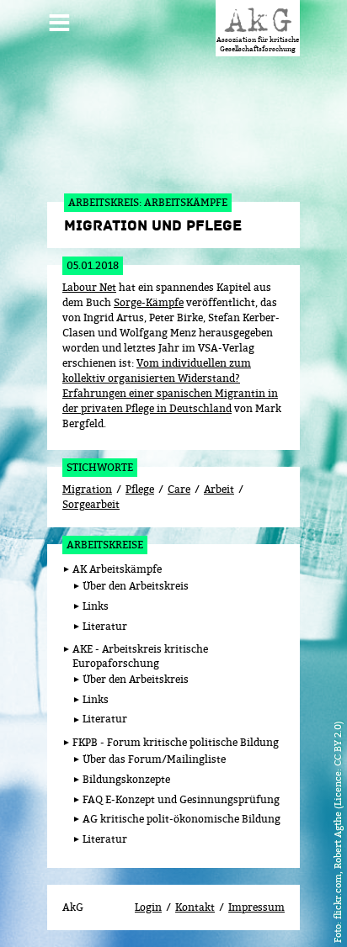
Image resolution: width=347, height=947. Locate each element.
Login (148, 907)
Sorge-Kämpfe (149, 302)
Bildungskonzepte (126, 779)
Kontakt (195, 907)
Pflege (139, 489)
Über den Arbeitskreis (136, 586)
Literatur (105, 626)
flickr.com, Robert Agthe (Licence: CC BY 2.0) (337, 820)
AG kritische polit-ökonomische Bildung (181, 819)
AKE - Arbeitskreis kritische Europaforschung (140, 656)
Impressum (256, 907)
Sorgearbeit (91, 504)
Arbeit (219, 489)
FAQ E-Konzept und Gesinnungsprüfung (181, 799)
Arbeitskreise (105, 544)
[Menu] (59, 16)
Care (179, 489)
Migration (87, 489)
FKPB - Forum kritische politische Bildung (175, 742)
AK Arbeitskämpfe (117, 569)
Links (96, 606)
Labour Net (89, 287)
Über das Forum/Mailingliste (154, 759)
